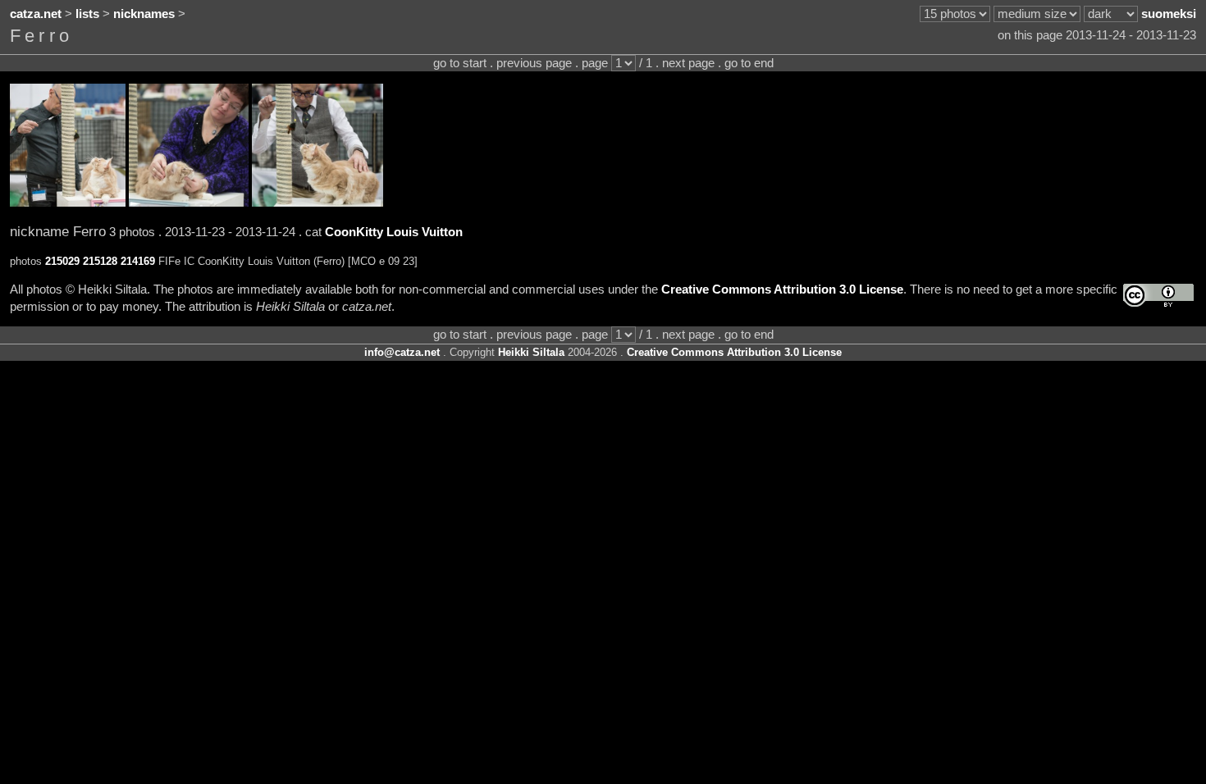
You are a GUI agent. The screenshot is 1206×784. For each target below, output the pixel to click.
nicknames (144, 14)
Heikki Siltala (531, 352)
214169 (138, 261)
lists (87, 14)
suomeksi (1168, 14)
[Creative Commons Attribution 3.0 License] (1158, 295)
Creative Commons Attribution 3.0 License (782, 289)
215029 (62, 261)
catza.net (36, 14)
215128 (100, 261)
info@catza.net (402, 352)
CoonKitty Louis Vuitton (394, 232)
